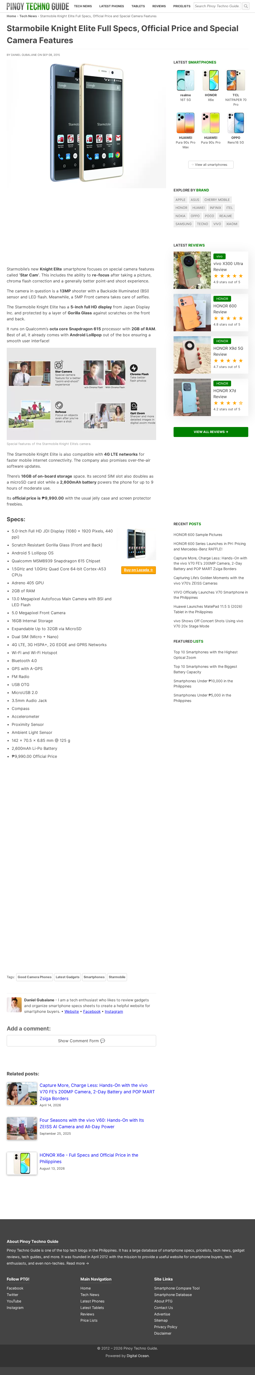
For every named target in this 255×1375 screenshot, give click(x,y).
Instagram (114, 1011)
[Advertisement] (81, 226)
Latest (195, 62)
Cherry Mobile (217, 200)
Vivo (217, 224)
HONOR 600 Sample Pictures (198, 534)
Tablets (138, 6)
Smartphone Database (173, 1294)
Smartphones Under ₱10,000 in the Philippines (203, 683)
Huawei (198, 208)
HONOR (181, 208)
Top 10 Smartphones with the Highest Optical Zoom (206, 655)
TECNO (202, 224)
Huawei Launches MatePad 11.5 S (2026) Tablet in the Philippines (208, 609)
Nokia (181, 216)
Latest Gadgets (67, 977)
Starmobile (117, 977)
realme (225, 216)
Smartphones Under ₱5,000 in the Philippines (202, 698)
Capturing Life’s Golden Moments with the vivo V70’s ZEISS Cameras (209, 580)
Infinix (215, 208)
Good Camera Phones (35, 977)
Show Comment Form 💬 (81, 1040)
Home (11, 16)
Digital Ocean (138, 1356)
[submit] (246, 6)
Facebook (92, 1011)
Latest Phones (111, 6)
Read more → (77, 1263)
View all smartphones (209, 165)
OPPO (195, 216)
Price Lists (89, 1320)
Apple (181, 200)
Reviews (159, 6)
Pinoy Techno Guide (39, 1241)
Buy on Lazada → (138, 570)
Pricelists (182, 6)
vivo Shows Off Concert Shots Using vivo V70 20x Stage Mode (208, 623)
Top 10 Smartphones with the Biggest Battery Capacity (205, 669)
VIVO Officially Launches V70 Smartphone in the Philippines (211, 595)
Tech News (83, 6)
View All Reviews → (211, 432)
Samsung (184, 224)
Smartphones (94, 977)
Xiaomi (231, 224)
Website (71, 1011)
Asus (195, 200)
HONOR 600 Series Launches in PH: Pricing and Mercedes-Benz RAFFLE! (210, 546)
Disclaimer (162, 1333)
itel (229, 208)
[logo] (38, 6)
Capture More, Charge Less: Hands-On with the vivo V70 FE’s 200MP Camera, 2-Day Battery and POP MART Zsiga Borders (210, 563)
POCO (209, 216)
